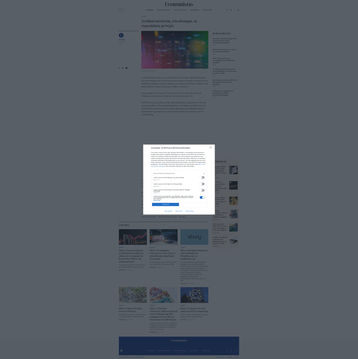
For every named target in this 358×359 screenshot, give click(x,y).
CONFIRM (165, 204)
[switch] (202, 177)
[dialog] (179, 179)
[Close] (211, 148)
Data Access (179, 211)
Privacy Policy (190, 211)
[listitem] (179, 173)
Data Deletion (168, 211)
